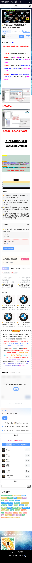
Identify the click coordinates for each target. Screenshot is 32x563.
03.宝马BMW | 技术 (6, 32)
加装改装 (4, 498)
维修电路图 (8, 515)
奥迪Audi (4, 505)
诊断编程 (10, 517)
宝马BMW (10, 505)
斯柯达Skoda (26, 507)
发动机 (19, 498)
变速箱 (24, 498)
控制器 (9, 507)
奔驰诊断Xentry (25, 502)
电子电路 (15, 512)
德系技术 (22, 505)
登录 (8, 243)
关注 (22, 36)
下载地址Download (8, 248)
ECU (3, 495)
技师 (27, 505)
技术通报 (4, 507)
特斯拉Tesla (9, 512)
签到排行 (16, 481)
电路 (3, 515)
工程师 (16, 505)
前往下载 (27, 31)
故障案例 (15, 507)
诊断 (24, 515)
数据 (20, 507)
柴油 (8, 510)
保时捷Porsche (16, 495)
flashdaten (8, 495)
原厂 (15, 498)
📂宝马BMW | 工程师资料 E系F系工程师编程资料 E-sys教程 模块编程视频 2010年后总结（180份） (15, 209)
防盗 (19, 517)
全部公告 (16, 435)
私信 (28, 36)
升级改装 (10, 498)
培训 (7, 500)
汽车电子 (18, 510)
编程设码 (19, 515)
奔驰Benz (17, 502)
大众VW (12, 500)
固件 (3, 500)
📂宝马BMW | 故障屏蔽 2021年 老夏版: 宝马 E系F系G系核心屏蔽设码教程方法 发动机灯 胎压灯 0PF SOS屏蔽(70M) (16, 216)
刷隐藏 (23, 495)
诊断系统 (4, 517)
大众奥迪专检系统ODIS (7, 502)
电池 (20, 512)
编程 (14, 515)
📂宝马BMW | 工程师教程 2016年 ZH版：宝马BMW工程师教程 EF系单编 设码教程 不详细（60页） (16, 202)
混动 (3, 512)
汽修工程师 (20, 552)
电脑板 (25, 512)
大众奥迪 (17, 500)
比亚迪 (12, 510)
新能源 (3, 510)
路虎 (15, 517)
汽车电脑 (24, 510)
